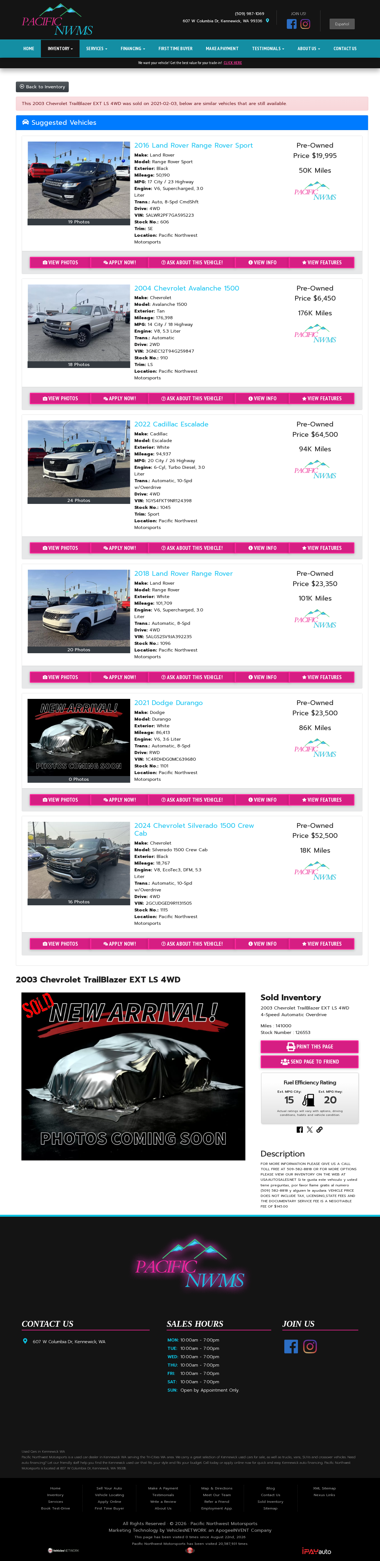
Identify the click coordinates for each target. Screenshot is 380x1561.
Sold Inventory (270, 1501)
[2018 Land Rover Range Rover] (79, 608)
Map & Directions (217, 1488)
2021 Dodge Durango (168, 703)
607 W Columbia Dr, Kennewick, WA (69, 1341)
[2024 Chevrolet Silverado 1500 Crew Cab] (79, 860)
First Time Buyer (176, 48)
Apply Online (109, 1501)
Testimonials (267, 48)
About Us (307, 48)
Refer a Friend (216, 1501)
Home (28, 48)
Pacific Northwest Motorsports (224, 1523)
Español (342, 24)
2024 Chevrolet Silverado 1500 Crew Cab (194, 830)
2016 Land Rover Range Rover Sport (193, 145)
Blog (271, 1488)
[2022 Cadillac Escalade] (79, 458)
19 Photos (79, 222)
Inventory (59, 48)
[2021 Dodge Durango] (79, 737)
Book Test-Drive (55, 1508)
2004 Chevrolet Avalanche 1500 (186, 288)
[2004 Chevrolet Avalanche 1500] (79, 322)
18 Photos (79, 364)
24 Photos (78, 500)
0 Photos (79, 779)
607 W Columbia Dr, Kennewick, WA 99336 (224, 21)
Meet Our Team (217, 1494)
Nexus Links (324, 1494)
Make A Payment (222, 48)
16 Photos (79, 902)
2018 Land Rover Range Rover (183, 574)
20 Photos (78, 650)
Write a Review (163, 1501)
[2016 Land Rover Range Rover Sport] (79, 180)
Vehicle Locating (109, 1494)
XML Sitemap (324, 1488)
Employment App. (217, 1508)
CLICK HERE (233, 62)
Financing (131, 48)
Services (95, 48)
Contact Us (345, 48)
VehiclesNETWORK (186, 1530)
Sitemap (270, 1508)
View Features (325, 262)
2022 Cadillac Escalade (171, 424)
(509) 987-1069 (251, 14)
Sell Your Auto (109, 1488)
